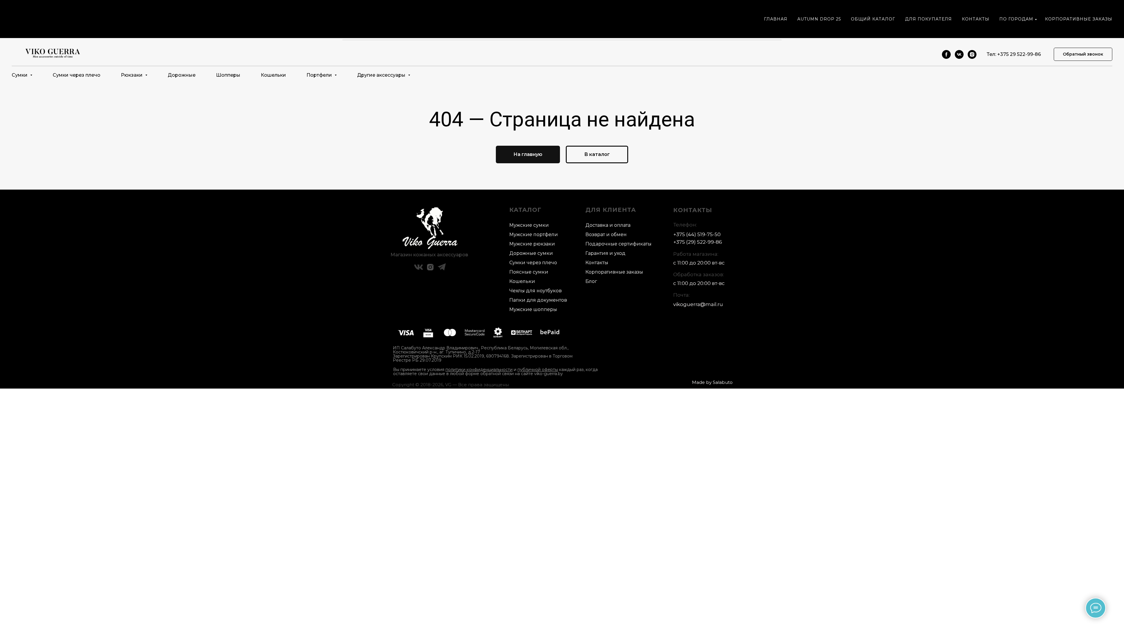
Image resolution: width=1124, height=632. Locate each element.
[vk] (959, 54)
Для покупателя (928, 19)
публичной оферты (538, 369)
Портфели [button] (319, 75)
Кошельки (273, 75)
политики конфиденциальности (479, 369)
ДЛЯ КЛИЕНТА (610, 209)
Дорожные (182, 75)
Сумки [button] (20, 75)
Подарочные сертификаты (618, 244)
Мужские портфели (533, 234)
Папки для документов (538, 300)
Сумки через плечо (76, 75)
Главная (775, 19)
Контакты (975, 19)
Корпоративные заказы (1078, 19)
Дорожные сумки (531, 253)
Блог (591, 281)
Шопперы (228, 75)
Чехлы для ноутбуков (535, 290)
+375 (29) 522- (690, 242)
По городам (1016, 19)
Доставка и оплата (607, 225)
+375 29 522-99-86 (1019, 54)
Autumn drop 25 (819, 19)
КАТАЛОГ (525, 209)
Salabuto (723, 382)
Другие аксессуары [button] (382, 75)
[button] (1083, 54)
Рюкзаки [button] (132, 75)
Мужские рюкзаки (532, 244)
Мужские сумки (529, 225)
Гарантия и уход (605, 253)
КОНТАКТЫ (692, 210)
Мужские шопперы (533, 309)
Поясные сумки (528, 272)
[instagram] (972, 54)
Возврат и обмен (606, 234)
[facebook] (946, 54)
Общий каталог (873, 19)
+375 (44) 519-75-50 (697, 234)
